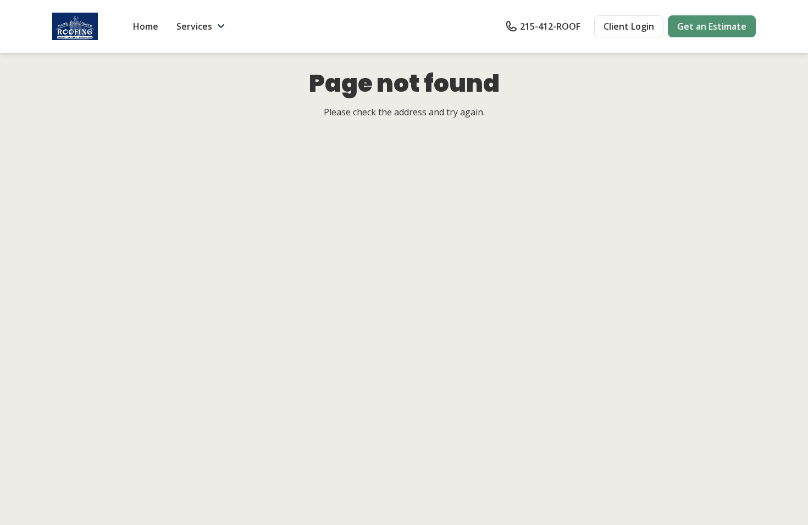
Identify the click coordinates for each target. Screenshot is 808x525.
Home (145, 26)
